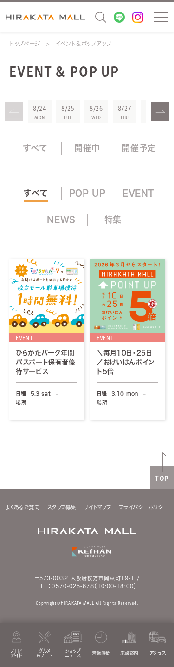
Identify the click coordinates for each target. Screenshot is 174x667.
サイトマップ (97, 507)
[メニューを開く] (161, 17)
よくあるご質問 (22, 507)
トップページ (24, 43)
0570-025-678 (73, 586)
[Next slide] (160, 111)
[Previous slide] (14, 111)
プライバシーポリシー (143, 507)
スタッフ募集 (61, 507)
